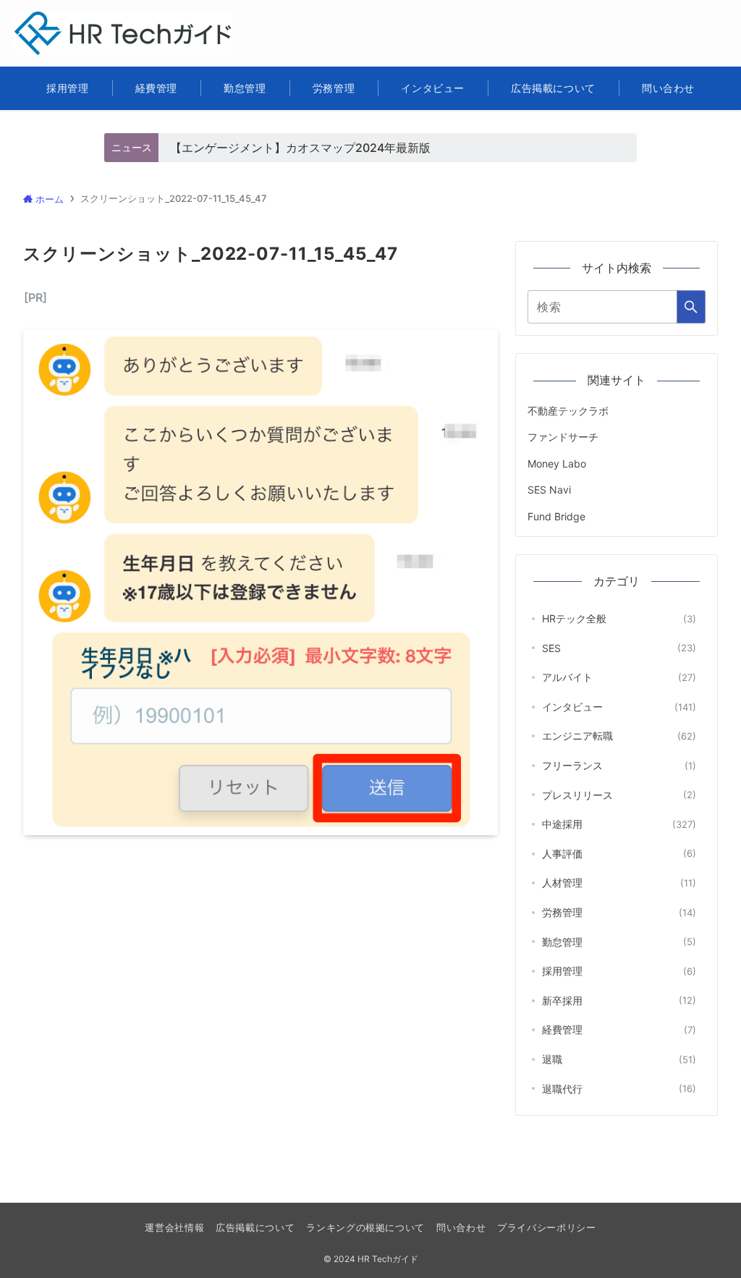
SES (619, 648)
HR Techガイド (76, 21)
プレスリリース (619, 795)
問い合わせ (461, 1227)
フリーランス (619, 765)
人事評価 (619, 853)
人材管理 (619, 882)
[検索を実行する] (691, 306)
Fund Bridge (556, 516)
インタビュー (619, 707)
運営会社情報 (174, 1227)
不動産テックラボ (568, 411)
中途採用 (619, 824)
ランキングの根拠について (365, 1227)
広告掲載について (255, 1227)
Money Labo (557, 463)
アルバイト (619, 677)
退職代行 (619, 1089)
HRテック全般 (619, 618)
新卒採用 (619, 1000)
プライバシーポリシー (546, 1227)
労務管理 (619, 912)
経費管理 (619, 1029)
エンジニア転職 (619, 735)
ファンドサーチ (563, 437)
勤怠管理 (619, 942)
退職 (619, 1059)
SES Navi (549, 489)
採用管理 (619, 971)
